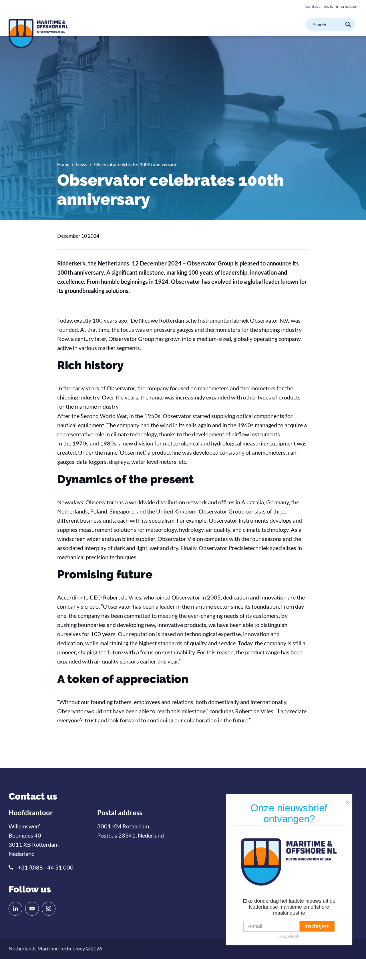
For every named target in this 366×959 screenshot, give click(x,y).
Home (63, 164)
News (81, 164)
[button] (349, 800)
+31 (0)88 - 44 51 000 (45, 867)
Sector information (340, 6)
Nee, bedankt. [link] (289, 936)
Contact (312, 6)
